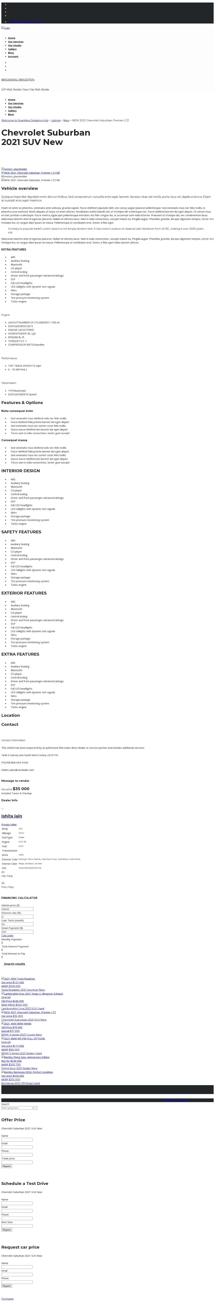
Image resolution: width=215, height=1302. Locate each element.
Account (13, 56)
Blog (11, 52)
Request (7, 1166)
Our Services (16, 41)
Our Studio (15, 45)
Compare (7, 1298)
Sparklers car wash (176, 1100)
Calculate (7, 935)
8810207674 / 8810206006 (27, 21)
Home (11, 38)
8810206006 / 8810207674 (17, 79)
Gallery (12, 49)
